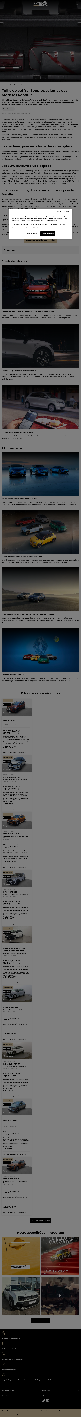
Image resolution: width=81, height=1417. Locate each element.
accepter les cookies (48, 233)
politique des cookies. (38, 227)
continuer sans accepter (64, 211)
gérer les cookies (32, 233)
